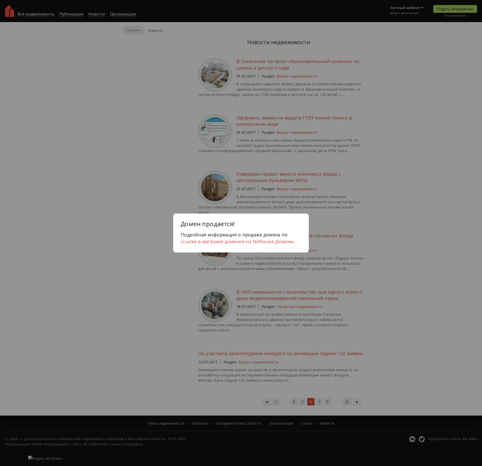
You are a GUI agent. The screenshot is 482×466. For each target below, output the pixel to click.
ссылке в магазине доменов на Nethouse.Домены (237, 241)
